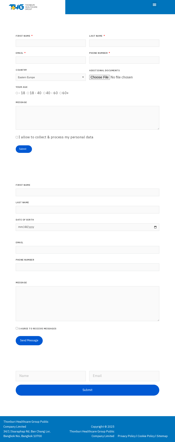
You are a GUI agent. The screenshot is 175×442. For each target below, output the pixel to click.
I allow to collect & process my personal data (56, 137)
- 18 (22, 93)
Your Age (22, 87)
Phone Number (98, 53)
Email (20, 53)
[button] (154, 4)
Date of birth (25, 220)
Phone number (25, 260)
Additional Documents (104, 70)
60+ (65, 93)
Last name (22, 202)
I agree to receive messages (37, 329)
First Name (23, 36)
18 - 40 (36, 93)
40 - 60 (52, 93)
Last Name (96, 36)
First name (23, 185)
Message (21, 102)
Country (21, 70)
